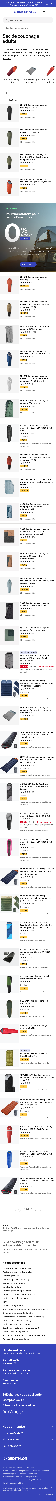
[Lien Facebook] (5, 1412)
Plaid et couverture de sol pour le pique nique (24, 1335)
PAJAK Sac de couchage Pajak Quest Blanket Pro (34, 1054)
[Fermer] (51, 4)
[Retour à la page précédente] (18, 1209)
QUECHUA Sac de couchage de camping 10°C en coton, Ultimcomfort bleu (34, 506)
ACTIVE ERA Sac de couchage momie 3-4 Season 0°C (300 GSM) (36, 1152)
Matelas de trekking (12, 1287)
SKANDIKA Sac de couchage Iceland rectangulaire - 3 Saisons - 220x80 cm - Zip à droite (37, 759)
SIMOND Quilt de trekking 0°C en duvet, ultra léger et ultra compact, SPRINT (36, 482)
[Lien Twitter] (10, 1412)
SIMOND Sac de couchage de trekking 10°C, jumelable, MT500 (35, 180)
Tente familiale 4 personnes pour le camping (23, 1317)
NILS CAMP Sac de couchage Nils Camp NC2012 (35, 1002)
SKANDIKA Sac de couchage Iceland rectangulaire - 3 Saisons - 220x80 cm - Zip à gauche (37, 871)
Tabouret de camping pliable (16, 1339)
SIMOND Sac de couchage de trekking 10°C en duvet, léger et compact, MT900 (35, 457)
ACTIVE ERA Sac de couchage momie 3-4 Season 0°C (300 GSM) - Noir (36, 428)
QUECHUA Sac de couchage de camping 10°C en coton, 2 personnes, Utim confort (34, 531)
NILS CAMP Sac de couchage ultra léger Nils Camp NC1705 (36, 977)
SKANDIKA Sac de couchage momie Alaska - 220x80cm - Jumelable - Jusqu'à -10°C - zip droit (37, 734)
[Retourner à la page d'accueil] (25, 12)
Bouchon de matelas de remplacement (21, 1328)
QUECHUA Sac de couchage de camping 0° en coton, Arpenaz (34, 604)
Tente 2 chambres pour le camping (19, 1294)
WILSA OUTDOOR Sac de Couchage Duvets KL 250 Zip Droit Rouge (37, 1127)
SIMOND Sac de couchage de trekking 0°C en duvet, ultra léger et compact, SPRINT (37, 580)
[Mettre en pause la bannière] (47, 4)
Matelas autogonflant (13, 1305)
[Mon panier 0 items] (50, 12)
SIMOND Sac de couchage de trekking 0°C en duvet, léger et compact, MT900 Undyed (34, 378)
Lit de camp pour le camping (16, 1279)
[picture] (9, 113)
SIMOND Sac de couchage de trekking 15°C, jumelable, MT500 (35, 352)
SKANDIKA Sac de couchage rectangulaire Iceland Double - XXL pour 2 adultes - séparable (36, 898)
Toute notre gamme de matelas (17, 1272)
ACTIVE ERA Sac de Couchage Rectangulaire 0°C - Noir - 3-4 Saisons (34, 786)
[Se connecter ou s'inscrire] (44, 12)
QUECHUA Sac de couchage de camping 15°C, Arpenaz (34, 327)
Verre (5, 1302)
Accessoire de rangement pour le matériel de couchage (29, 1309)
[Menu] (6, 12)
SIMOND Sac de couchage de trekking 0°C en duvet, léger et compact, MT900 (34, 157)
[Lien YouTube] (16, 1412)
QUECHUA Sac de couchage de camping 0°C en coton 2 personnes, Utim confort (37, 710)
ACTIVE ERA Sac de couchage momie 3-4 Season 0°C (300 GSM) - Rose (36, 842)
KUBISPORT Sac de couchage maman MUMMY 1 (34, 1026)
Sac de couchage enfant (12, 80)
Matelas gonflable (11, 1276)
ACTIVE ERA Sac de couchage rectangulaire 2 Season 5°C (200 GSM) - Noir (35, 952)
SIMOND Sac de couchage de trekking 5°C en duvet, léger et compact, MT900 (34, 304)
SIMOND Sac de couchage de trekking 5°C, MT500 (34, 106)
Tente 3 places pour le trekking (17, 1320)
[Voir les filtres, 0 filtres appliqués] (6, 93)
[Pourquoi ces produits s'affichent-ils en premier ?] (4, 100)
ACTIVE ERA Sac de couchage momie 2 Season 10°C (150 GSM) (35, 814)
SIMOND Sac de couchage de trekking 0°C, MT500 (34, 131)
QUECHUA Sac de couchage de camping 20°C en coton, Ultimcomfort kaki (34, 556)
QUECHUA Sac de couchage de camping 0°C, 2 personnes (34, 629)
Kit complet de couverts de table (18, 1313)
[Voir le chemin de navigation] (4, 28)
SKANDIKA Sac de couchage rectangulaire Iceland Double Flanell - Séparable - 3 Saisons (37, 683)
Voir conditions (28, 264)
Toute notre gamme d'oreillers (17, 1268)
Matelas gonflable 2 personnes (17, 1291)
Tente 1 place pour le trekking (16, 1324)
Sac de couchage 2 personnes (31, 80)
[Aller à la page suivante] (38, 1209)
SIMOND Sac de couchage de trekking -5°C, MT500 (34, 278)
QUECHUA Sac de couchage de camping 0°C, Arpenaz (34, 401)
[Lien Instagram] (22, 1412)
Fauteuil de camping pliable (15, 1332)
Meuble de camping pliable (15, 1283)
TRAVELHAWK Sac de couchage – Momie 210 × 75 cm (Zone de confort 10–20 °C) (37, 1077)
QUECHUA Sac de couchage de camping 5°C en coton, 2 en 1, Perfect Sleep (34, 658)
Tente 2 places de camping (15, 1298)
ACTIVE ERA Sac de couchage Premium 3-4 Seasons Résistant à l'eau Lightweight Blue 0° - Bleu (36, 925)
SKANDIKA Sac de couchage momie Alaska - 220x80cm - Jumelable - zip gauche (37, 1180)
